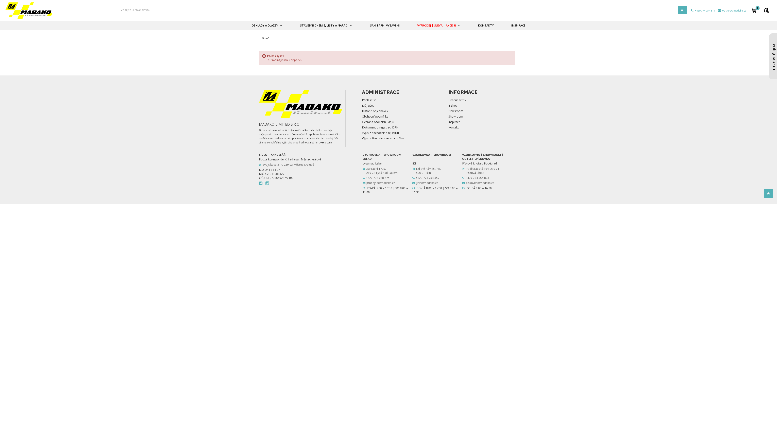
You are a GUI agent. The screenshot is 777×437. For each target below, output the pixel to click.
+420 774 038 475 (378, 178)
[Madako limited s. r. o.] (61, 10)
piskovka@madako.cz (480, 183)
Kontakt (453, 127)
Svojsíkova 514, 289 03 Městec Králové (288, 165)
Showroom (455, 116)
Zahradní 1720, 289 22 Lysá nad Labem (382, 171)
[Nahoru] (768, 194)
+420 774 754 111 (704, 10)
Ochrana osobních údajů (378, 122)
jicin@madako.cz (427, 183)
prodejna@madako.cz (380, 183)
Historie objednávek (375, 111)
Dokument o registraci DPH (380, 127)
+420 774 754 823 (477, 178)
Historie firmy (457, 100)
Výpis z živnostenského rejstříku (383, 138)
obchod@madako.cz (734, 10)
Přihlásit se (369, 100)
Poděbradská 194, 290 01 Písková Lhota (482, 171)
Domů (265, 38)
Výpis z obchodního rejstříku (380, 133)
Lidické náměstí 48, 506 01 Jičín (428, 171)
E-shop (452, 105)
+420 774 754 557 (427, 178)
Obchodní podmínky (375, 116)
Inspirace (454, 122)
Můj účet (368, 105)
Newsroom (455, 111)
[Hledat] (682, 10)
